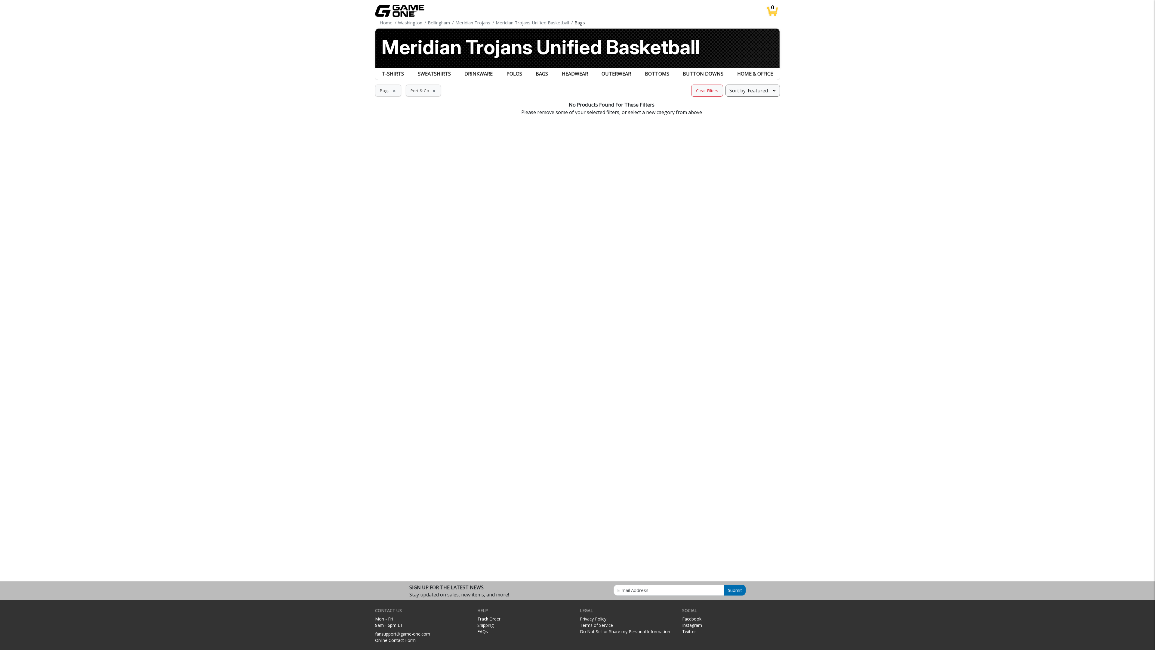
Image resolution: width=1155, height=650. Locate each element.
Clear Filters (707, 90)
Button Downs (703, 73)
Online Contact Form (395, 640)
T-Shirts (393, 73)
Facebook (691, 619)
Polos (514, 73)
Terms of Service (596, 625)
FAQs (482, 631)
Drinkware (478, 73)
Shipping (485, 625)
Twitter (689, 631)
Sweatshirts (434, 73)
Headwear (575, 73)
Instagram (692, 625)
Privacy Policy (593, 619)
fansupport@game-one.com (402, 634)
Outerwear (616, 73)
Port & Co (423, 90)
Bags (542, 73)
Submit (735, 590)
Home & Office (755, 73)
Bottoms (657, 73)
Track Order (488, 619)
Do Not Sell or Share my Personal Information (625, 631)
